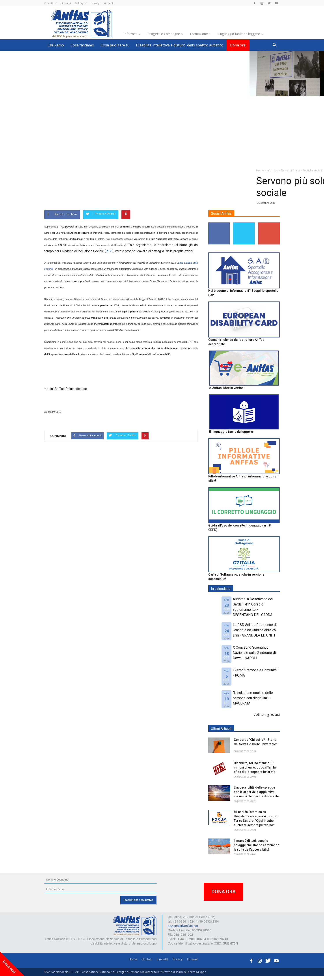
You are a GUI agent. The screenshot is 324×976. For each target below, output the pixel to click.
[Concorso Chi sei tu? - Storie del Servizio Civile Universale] (219, 745)
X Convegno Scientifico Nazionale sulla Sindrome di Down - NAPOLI (254, 652)
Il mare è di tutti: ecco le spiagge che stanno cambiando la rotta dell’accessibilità (256, 845)
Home (133, 959)
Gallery (79, 3)
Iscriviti (269, 224)
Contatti (49, 3)
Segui (219, 224)
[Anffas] (135, 925)
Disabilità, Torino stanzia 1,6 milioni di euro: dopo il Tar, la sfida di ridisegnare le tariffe (255, 767)
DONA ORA (223, 891)
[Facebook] (254, 3)
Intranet (108, 3)
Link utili (66, 3)
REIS (109, 251)
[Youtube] (276, 3)
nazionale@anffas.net (183, 925)
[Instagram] (262, 3)
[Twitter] (269, 3)
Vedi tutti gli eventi (267, 714)
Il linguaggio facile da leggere (231, 431)
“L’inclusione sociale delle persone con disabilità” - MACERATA (253, 698)
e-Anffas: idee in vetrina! (226, 388)
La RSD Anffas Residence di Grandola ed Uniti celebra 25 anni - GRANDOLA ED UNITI (255, 630)
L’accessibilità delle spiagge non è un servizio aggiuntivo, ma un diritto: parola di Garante (256, 792)
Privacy (95, 3)
